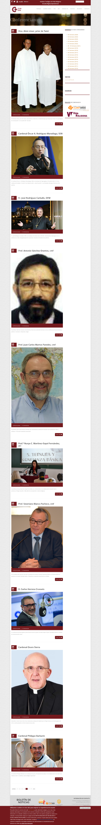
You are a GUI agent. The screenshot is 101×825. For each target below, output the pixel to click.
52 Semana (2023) (73, 41)
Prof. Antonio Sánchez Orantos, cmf (35, 250)
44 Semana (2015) (73, 57)
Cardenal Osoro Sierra (29, 647)
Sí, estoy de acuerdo (85, 807)
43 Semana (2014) (73, 59)
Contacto (87, 8)
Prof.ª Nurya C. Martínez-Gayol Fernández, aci (39, 444)
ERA (59, 8)
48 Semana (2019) (73, 48)
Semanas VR (65, 8)
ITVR (55, 8)
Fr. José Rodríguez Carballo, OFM (34, 198)
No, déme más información (26, 823)
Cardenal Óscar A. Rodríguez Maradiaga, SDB (40, 133)
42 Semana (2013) (73, 61)
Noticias (72, 8)
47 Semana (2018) (73, 50)
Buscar (87, 1)
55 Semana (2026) (73, 34)
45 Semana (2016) (73, 55)
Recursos (79, 8)
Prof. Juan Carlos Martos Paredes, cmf (37, 344)
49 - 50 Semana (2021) (74, 46)
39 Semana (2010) (73, 68)
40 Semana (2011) (73, 66)
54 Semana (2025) (73, 37)
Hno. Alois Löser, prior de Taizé (33, 31)
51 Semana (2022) (73, 43)
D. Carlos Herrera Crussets (31, 589)
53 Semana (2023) (73, 39)
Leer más (58, 123)
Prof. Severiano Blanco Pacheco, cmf (36, 503)
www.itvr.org (31, 810)
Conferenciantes (16, 114)
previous (14, 788)
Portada (39, 8)
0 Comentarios (25, 114)
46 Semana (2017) (73, 52)
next (34, 788)
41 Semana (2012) (73, 64)
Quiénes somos (47, 8)
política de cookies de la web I (43, 819)
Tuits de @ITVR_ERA (69, 79)
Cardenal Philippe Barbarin (31, 735)
